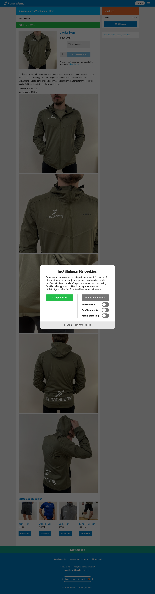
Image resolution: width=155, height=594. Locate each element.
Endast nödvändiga (95, 297)
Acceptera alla (59, 297)
